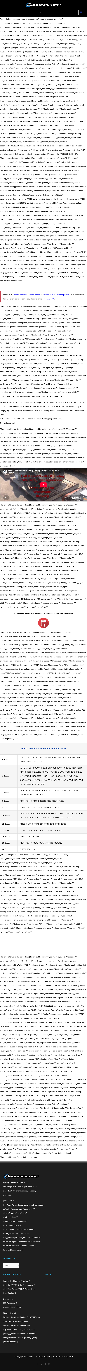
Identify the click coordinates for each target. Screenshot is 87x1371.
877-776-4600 (49, 299)
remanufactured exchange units (56, 295)
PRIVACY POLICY (43, 1357)
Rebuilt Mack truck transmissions (26, 295)
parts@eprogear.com (13, 1330)
